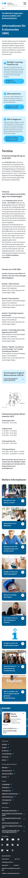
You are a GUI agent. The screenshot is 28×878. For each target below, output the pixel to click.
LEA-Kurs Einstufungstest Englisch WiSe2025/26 (11, 379)
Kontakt (16, 865)
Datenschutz (5, 859)
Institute (4, 777)
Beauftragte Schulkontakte (9, 810)
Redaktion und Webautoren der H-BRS (11, 869)
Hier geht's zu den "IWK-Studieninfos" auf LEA (12, 106)
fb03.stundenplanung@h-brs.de (10, 731)
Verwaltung (5, 757)
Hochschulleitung (7, 753)
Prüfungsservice (6, 790)
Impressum (5, 865)
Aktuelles (4, 744)
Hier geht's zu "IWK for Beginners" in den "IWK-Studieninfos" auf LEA (12, 139)
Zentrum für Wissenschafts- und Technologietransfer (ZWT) (10, 831)
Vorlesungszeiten (6, 800)
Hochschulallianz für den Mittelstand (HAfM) (12, 814)
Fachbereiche (5, 787)
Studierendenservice (7, 797)
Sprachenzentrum (7, 770)
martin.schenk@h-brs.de (10, 728)
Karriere (4, 760)
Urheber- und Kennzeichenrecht (10, 873)
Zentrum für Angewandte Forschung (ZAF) (12, 826)
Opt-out (17, 859)
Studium (4, 747)
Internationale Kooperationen (10, 823)
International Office (7, 773)
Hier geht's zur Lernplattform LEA (11, 81)
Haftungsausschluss (7, 862)
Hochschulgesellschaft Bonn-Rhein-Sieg (11, 818)
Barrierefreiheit (6, 856)
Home (3, 8)
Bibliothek (4, 767)
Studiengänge (5, 784)
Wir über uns (5, 750)
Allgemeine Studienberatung (10, 793)
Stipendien (5, 803)
